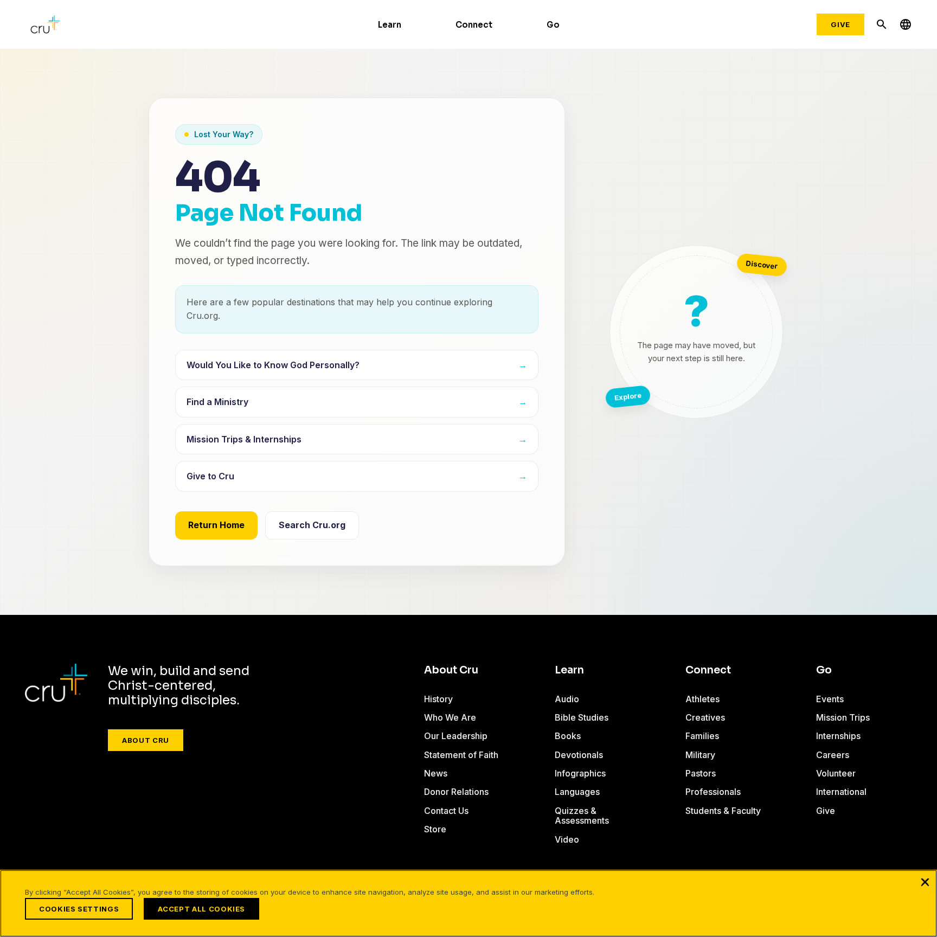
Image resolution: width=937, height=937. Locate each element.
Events (830, 699)
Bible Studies (581, 717)
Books (568, 735)
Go (553, 25)
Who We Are (450, 717)
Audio (567, 699)
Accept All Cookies (201, 908)
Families (702, 735)
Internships (838, 735)
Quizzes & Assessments (582, 815)
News (435, 773)
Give (840, 24)
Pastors (700, 773)
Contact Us (446, 810)
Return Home (216, 524)
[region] (468, 903)
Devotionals (579, 754)
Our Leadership (455, 735)
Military (700, 754)
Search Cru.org (312, 524)
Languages (577, 791)
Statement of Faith (461, 754)
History (438, 699)
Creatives (705, 717)
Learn (389, 25)
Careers (832, 754)
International (841, 791)
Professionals (713, 791)
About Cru (145, 740)
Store (435, 829)
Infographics (580, 773)
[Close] (925, 882)
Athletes (702, 699)
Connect (473, 25)
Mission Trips (843, 717)
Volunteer (836, 773)
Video (567, 839)
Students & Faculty (723, 810)
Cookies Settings (79, 908)
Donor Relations (456, 791)
